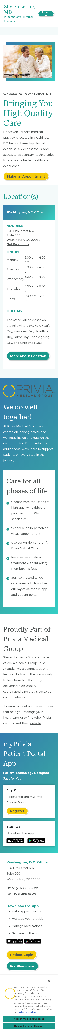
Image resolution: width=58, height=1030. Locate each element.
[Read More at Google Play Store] (32, 941)
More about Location (28, 356)
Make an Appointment (26, 176)
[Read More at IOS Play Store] (14, 941)
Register (17, 811)
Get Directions (18, 244)
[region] (29, 1002)
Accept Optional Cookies (29, 1018)
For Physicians (22, 966)
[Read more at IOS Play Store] (15, 840)
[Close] (49, 980)
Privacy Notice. (27, 1012)
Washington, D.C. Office (25, 212)
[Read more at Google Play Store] (36, 840)
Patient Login (21, 955)
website (35, 723)
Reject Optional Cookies (29, 1026)
